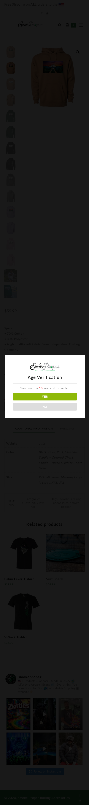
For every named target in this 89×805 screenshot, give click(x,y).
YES (45, 396)
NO (45, 406)
